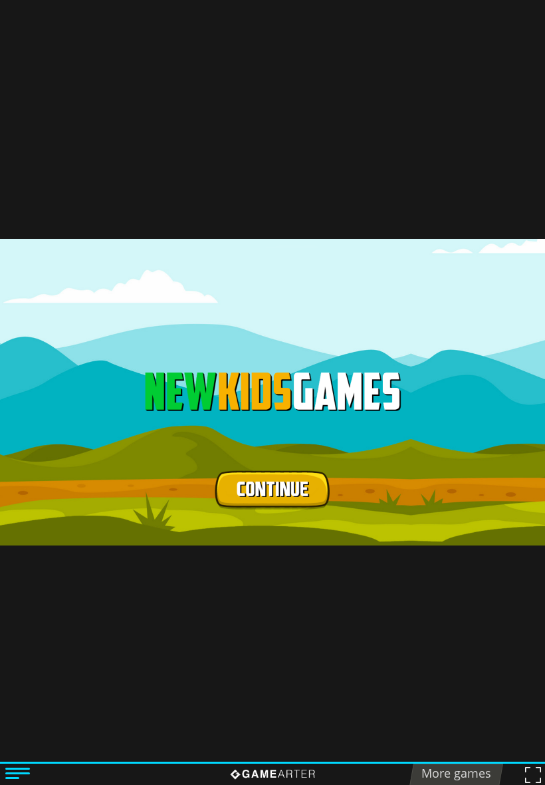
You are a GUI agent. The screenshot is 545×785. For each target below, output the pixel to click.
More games (456, 773)
